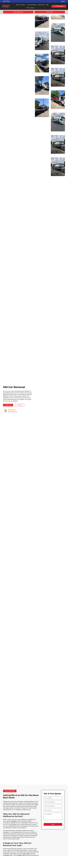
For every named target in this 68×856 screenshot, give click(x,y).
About (32, 7)
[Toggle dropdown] (25, 4)
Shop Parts (49, 12)
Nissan (20, 855)
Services (22, 4)
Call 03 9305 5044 (10, 791)
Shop (28, 7)
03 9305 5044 (59, 6)
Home (17, 4)
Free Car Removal (31, 4)
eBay (47, 4)
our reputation (13, 821)
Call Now (19, 405)
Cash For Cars (41, 4)
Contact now (8, 405)
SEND (52, 824)
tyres (15, 824)
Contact (63, 1)
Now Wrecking (18, 12)
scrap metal (26, 853)
